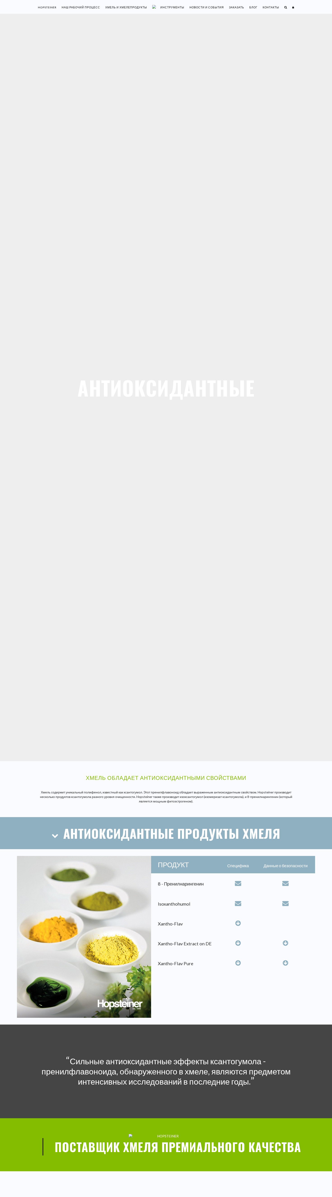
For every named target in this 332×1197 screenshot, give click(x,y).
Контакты (271, 7)
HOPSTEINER (47, 7)
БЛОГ (253, 7)
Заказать (236, 7)
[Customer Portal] (293, 7)
